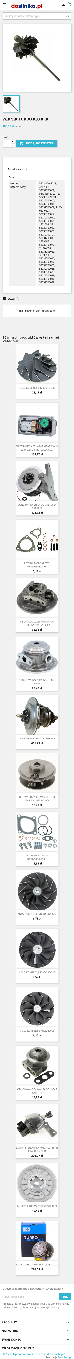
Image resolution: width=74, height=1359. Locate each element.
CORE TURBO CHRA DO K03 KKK (37, 738)
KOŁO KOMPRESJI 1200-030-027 (37, 972)
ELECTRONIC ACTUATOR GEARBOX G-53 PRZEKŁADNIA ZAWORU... (37, 448)
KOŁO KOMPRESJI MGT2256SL (37, 1030)
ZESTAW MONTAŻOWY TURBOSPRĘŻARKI (37, 564)
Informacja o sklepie (18, 1348)
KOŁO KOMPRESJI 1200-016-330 (37, 387)
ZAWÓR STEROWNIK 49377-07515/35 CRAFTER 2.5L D (37, 1149)
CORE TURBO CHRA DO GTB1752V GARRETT (37, 506)
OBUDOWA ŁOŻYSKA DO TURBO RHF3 (37, 681)
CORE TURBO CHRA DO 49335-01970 (37, 1264)
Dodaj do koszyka (36, 143)
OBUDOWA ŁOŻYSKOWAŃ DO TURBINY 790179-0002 (37, 623)
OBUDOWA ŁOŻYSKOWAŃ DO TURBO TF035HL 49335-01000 (37, 798)
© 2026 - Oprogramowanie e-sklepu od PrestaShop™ (34, 1354)
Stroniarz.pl (64, 1357)
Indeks (12, 169)
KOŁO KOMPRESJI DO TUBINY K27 (37, 913)
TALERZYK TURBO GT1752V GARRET (37, 1206)
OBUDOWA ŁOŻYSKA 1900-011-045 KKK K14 (37, 1091)
